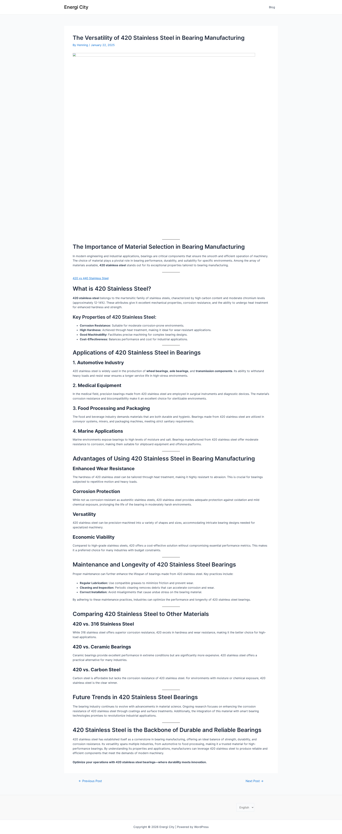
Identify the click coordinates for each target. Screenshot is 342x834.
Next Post (254, 780)
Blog (272, 7)
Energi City (76, 7)
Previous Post (90, 780)
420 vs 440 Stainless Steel (91, 278)
